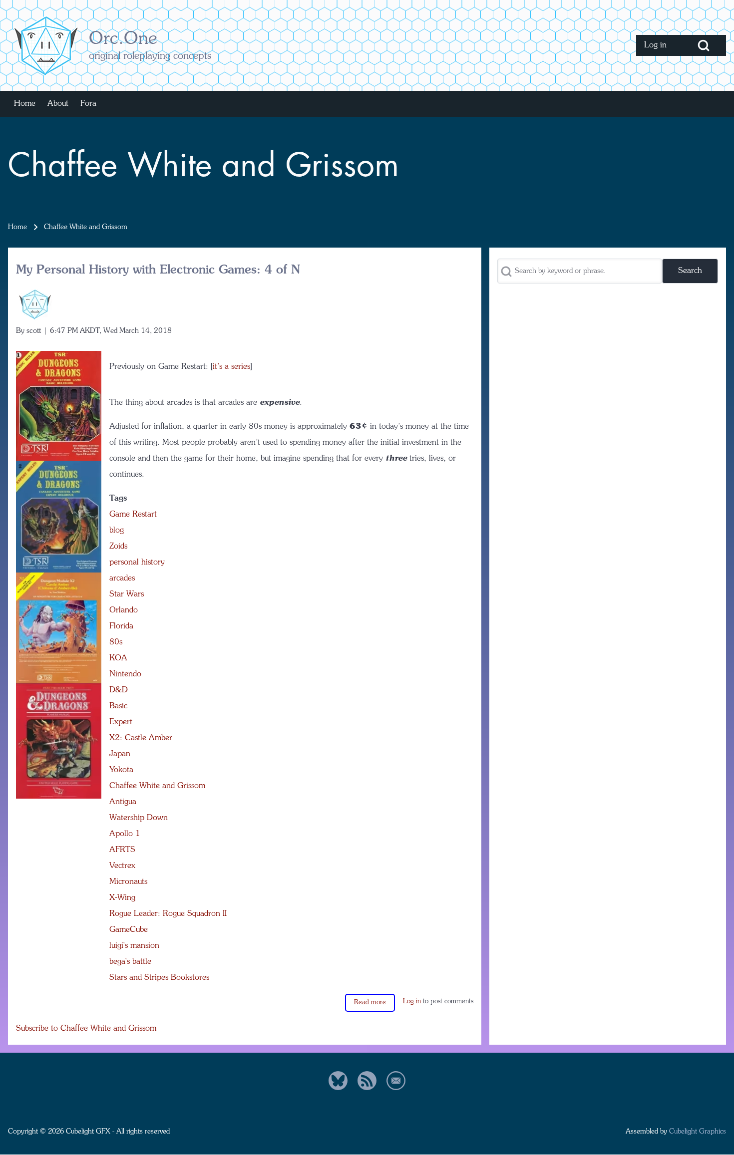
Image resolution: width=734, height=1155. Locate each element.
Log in (412, 1001)
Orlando (123, 610)
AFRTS (122, 850)
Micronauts (128, 882)
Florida (121, 626)
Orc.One (123, 39)
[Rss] (367, 1081)
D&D (118, 690)
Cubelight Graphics (697, 1131)
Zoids (118, 547)
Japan (119, 754)
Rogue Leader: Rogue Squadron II (168, 914)
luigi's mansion (134, 946)
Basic (118, 706)
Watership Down (138, 818)
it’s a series (231, 367)
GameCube (128, 930)
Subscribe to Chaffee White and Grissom (86, 1029)
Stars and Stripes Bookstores (159, 978)
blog (116, 531)
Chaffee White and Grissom (157, 786)
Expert (120, 722)
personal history (137, 563)
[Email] (395, 1081)
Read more (370, 1002)
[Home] (45, 45)
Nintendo (125, 674)
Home (17, 227)
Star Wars (126, 594)
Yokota (121, 770)
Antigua (122, 802)
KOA (118, 658)
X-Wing (122, 898)
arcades (122, 578)
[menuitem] (658, 45)
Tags (118, 499)
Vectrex (122, 866)
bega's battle (130, 962)
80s (115, 642)
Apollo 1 (124, 834)
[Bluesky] (338, 1081)
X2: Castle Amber (140, 738)
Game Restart (133, 515)
